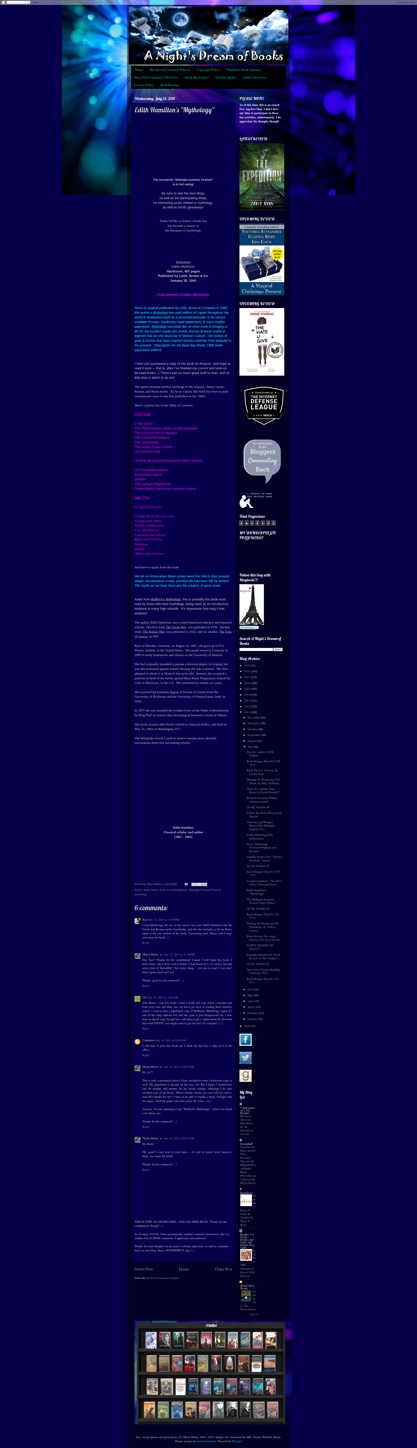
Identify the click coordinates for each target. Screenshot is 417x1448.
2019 (247, 665)
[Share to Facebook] (202, 884)
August (252, 741)
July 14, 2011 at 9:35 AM (179, 1138)
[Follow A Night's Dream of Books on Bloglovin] (251, 624)
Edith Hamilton (183, 266)
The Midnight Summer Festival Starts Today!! (261, 901)
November (254, 723)
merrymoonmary (206, 1441)
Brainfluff (246, 1144)
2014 (247, 695)
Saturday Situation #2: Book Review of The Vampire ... (264, 956)
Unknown (148, 1040)
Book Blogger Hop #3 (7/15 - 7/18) (264, 873)
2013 (247, 700)
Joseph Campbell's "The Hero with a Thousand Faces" (264, 882)
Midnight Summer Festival (205, 890)
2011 (247, 712)
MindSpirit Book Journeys (243, 69)
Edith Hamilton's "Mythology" (257, 891)
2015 (247, 689)
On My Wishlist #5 (258, 964)
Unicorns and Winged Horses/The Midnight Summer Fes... (260, 825)
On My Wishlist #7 (258, 866)
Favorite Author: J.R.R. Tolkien (260, 753)
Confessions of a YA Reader (247, 1110)
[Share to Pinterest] (205, 884)
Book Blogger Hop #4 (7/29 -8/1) (263, 763)
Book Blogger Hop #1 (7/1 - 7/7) (263, 980)
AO (144, 997)
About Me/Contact (196, 77)
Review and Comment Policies (170, 69)
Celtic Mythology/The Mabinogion (260, 836)
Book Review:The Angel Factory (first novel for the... (264, 938)
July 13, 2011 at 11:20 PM (179, 954)
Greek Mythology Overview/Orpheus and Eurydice (261, 847)
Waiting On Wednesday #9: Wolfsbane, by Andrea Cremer (263, 926)
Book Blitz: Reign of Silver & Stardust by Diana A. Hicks (248, 1210)
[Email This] (193, 884)
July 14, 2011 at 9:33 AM (179, 1067)
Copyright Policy (208, 69)
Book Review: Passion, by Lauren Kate (262, 772)
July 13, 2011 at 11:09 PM (163, 919)
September (254, 735)
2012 (247, 706)
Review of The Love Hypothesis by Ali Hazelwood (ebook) (246, 1125)
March (252, 1007)
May (251, 995)
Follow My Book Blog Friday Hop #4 (264, 814)
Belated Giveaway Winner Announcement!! (262, 799)
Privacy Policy (144, 85)
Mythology (183, 262)
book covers (151, 890)
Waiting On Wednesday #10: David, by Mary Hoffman (264, 781)
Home (139, 69)
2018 (247, 671)
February (253, 1013)
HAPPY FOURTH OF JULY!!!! (260, 947)
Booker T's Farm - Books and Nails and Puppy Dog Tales (247, 1241)
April (251, 1001)
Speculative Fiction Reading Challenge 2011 (263, 971)
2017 (247, 677)
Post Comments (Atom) (165, 1278)
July (250, 747)
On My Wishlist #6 (258, 908)
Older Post (223, 1269)
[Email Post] (186, 884)
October (253, 729)
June (251, 989)
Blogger (236, 1441)
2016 (247, 683)
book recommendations (173, 890)
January (253, 1019)
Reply (145, 943)
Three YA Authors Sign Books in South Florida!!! (263, 790)
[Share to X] (199, 884)
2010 (247, 1026)
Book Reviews (169, 85)
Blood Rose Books (247, 1286)
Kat (144, 919)
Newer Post (143, 1269)
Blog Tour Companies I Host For (156, 77)
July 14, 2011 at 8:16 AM (170, 1040)
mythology (141, 894)
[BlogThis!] (196, 884)
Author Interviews (255, 77)
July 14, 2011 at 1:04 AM (163, 997)
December (254, 717)
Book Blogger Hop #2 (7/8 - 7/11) (263, 916)
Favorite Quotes (226, 77)
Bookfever (246, 1193)
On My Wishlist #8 (258, 807)
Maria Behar (150, 954)
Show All (254, 1314)
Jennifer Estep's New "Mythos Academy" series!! (264, 858)
